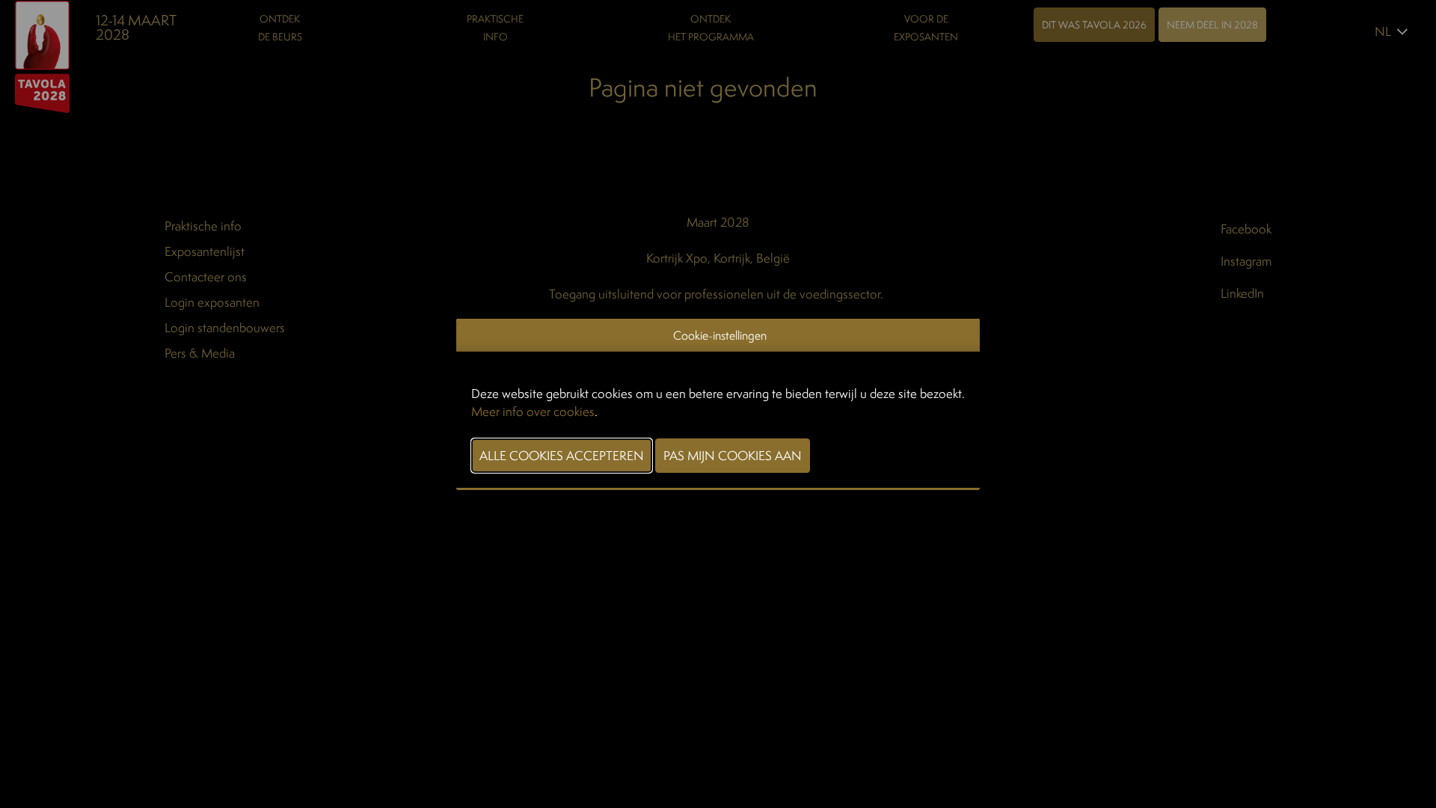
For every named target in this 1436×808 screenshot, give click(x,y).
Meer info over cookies (533, 411)
